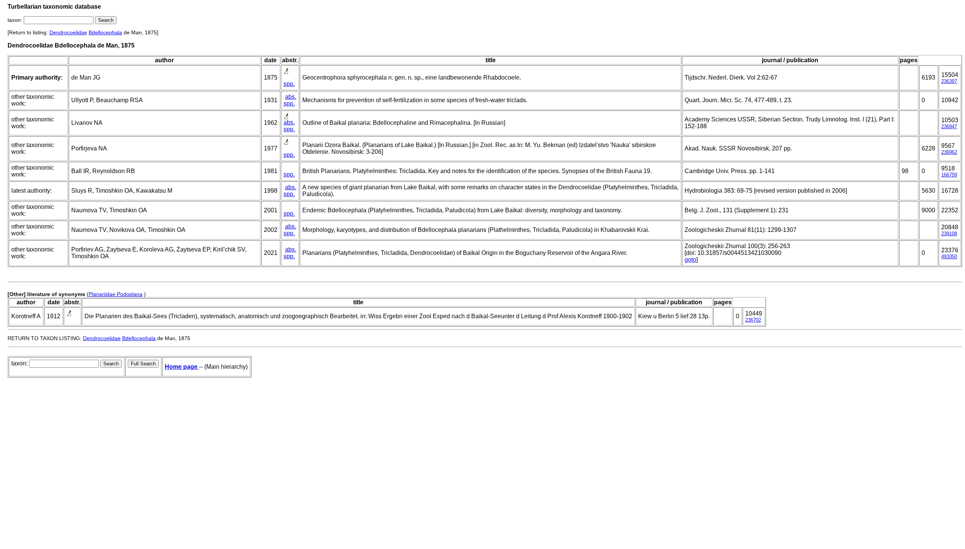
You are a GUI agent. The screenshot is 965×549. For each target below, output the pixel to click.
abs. (290, 97)
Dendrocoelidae (68, 32)
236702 (753, 320)
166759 (949, 175)
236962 (949, 152)
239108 (949, 233)
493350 (949, 256)
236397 (949, 81)
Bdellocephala (105, 32)
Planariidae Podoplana (115, 294)
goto (690, 259)
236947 (949, 126)
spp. (289, 84)
